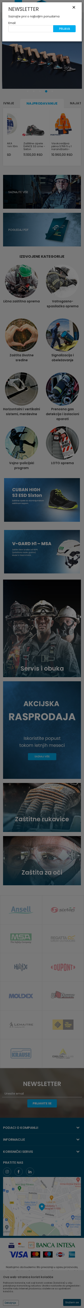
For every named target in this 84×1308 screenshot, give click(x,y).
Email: (12, 23)
